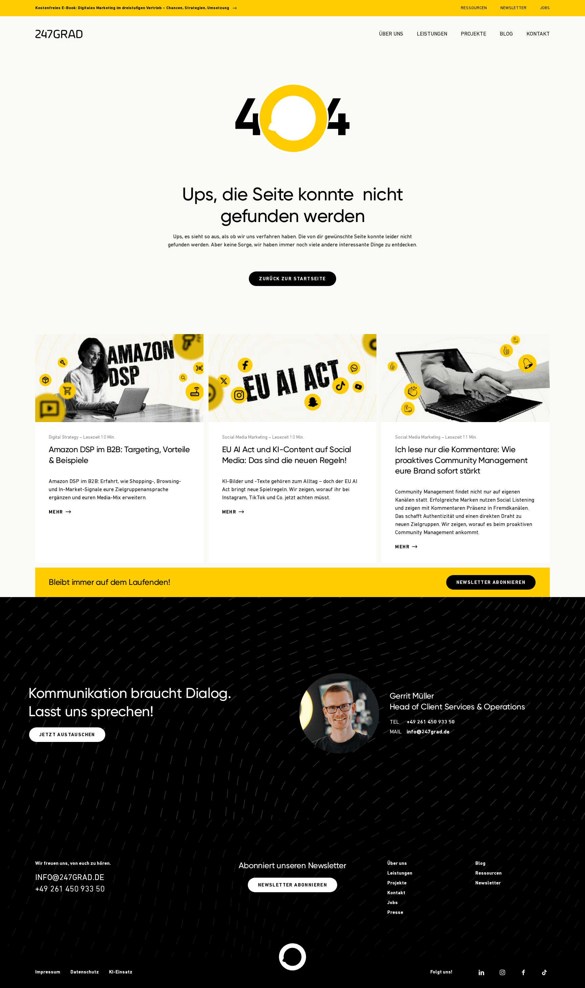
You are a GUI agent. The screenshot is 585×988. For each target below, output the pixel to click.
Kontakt (538, 34)
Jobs (545, 8)
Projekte (473, 34)
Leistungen (432, 34)
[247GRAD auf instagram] (502, 972)
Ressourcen (474, 8)
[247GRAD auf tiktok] (544, 972)
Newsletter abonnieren (490, 582)
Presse (395, 912)
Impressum (47, 972)
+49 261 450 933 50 (431, 722)
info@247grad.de (428, 732)
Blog (506, 34)
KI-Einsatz (120, 972)
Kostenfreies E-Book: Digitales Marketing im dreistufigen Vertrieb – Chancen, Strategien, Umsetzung (132, 8)
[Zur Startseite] (59, 34)
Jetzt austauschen (67, 735)
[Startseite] (292, 956)
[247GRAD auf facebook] (523, 972)
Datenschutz (84, 972)
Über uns (391, 34)
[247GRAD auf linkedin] (481, 972)
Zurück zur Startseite (292, 279)
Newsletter (513, 8)
